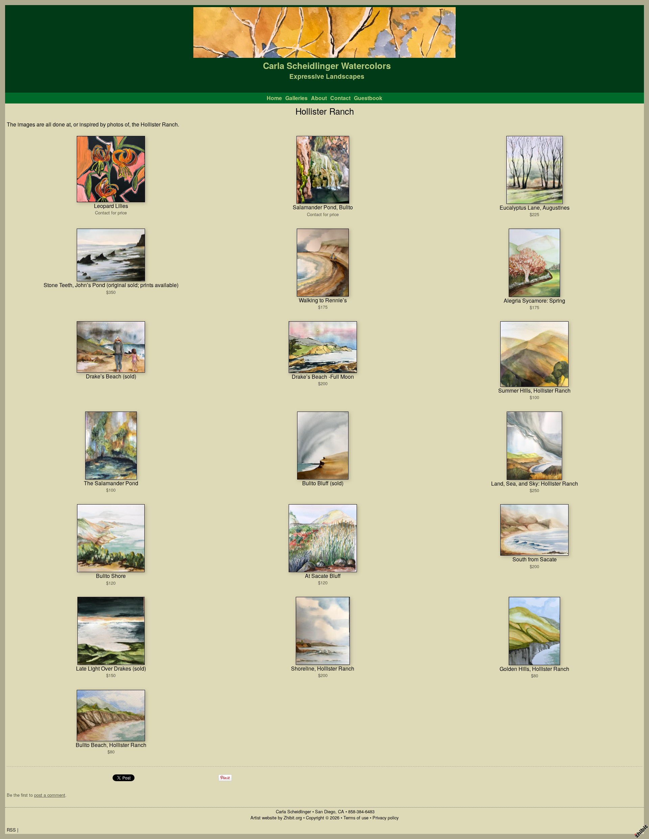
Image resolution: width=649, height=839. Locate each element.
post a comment (49, 795)
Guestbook (368, 98)
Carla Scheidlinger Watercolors (327, 65)
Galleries (296, 98)
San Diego (325, 811)
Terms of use (355, 817)
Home (274, 98)
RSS (11, 829)
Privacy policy (385, 817)
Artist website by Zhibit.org (276, 817)
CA (341, 811)
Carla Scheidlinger (293, 811)
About (319, 98)
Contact (340, 98)
